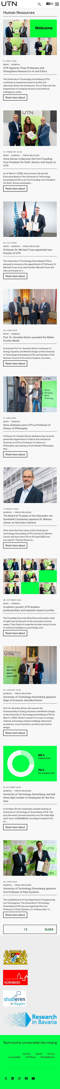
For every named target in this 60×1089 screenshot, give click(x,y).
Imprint (39, 1054)
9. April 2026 (10, 61)
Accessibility (14, 1057)
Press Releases (31, 155)
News (6, 64)
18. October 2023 (12, 787)
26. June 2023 (10, 882)
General (15, 64)
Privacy (51, 1054)
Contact (27, 1054)
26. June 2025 (10, 330)
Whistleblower (47, 1057)
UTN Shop (31, 1057)
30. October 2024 (12, 600)
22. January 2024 (12, 690)
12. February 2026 (12, 152)
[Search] (39, 4)
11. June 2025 (9, 418)
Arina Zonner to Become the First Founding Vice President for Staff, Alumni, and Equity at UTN (29, 162)
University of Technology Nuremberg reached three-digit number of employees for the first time (29, 798)
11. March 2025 (10, 509)
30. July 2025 (10, 243)
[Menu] (57, 4)
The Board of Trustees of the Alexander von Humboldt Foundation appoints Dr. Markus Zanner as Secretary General (28, 519)
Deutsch (52, 3)
